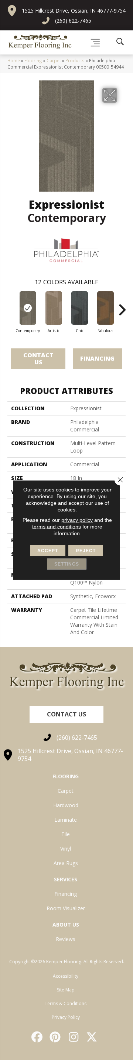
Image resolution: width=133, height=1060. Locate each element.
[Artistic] (53, 308)
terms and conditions (56, 527)
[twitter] (92, 1037)
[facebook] (37, 1037)
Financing (97, 358)
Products (75, 60)
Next (121, 306)
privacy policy (77, 520)
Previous (11, 306)
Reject (86, 550)
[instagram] (73, 1037)
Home (13, 60)
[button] (66, 714)
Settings (66, 564)
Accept (47, 550)
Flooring (33, 60)
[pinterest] (55, 1037)
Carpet (54, 60)
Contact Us (38, 358)
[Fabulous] (105, 308)
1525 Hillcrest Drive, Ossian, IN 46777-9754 (74, 10)
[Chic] (79, 308)
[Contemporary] (28, 308)
